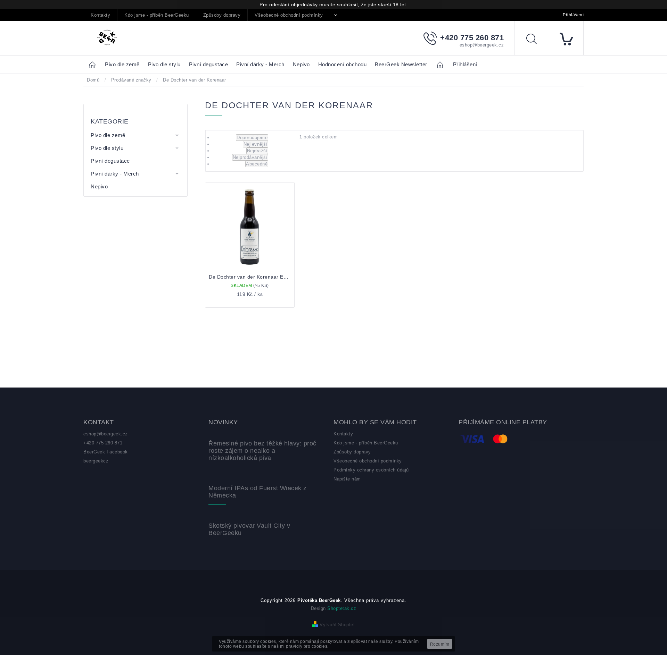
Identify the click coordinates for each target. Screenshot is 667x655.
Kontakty (100, 15)
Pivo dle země (108, 135)
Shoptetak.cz (341, 608)
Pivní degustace (110, 161)
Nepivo (99, 186)
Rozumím (440, 644)
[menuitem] (122, 65)
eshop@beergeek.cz (105, 433)
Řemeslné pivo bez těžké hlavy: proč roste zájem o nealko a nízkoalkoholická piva (262, 450)
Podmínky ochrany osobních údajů (371, 470)
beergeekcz (95, 460)
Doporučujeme (252, 137)
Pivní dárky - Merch (115, 174)
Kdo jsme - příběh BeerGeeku (156, 15)
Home (94, 64)
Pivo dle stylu (107, 148)
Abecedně (256, 164)
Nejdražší (257, 150)
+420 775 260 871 (102, 442)
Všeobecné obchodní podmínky (289, 15)
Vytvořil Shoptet (337, 624)
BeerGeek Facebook (105, 451)
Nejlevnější (256, 144)
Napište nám (347, 479)
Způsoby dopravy (222, 15)
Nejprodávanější (250, 157)
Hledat (537, 40)
